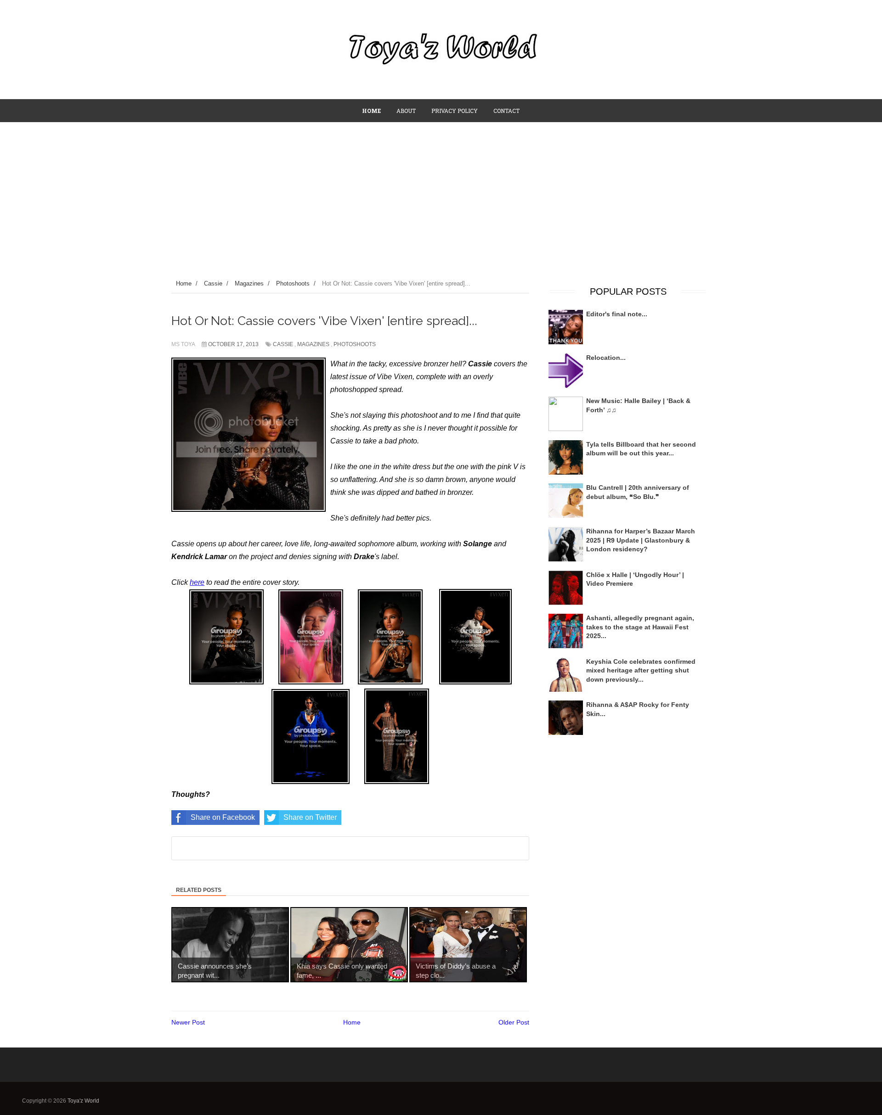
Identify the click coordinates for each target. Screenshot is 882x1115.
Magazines (313, 344)
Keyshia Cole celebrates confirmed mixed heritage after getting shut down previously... (640, 670)
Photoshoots (355, 344)
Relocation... (606, 357)
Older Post (513, 1022)
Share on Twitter (310, 817)
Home (352, 1022)
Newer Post (188, 1022)
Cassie (283, 344)
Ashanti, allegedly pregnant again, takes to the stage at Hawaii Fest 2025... (640, 626)
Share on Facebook (223, 817)
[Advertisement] (441, 191)
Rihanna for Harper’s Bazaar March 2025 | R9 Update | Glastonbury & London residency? (640, 540)
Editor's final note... (616, 314)
